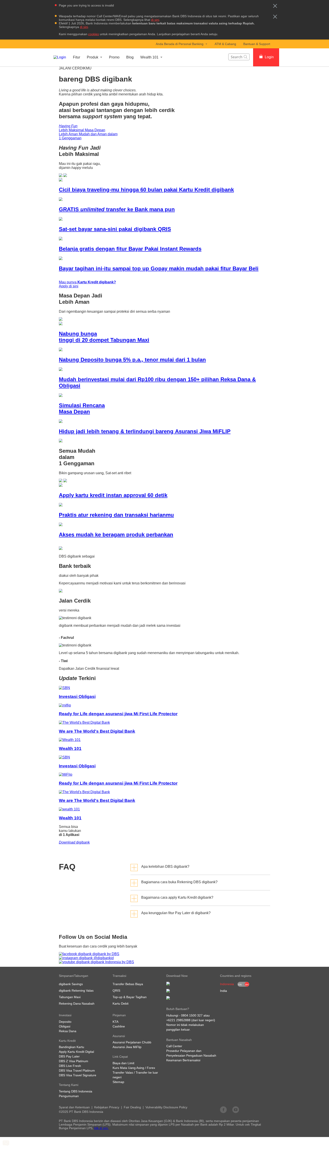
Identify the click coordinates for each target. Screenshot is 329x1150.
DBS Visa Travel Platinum (77, 1070)
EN (239, 984)
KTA (115, 1021)
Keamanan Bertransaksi (183, 1060)
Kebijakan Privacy (106, 1107)
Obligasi (64, 1026)
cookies (93, 34)
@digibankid (103, 958)
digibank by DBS (105, 954)
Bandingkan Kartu (71, 1047)
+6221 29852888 (178, 1020)
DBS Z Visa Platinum (73, 1061)
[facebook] (223, 1109)
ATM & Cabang (225, 44)
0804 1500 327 (192, 1015)
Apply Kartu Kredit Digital (76, 1051)
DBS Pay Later (69, 1056)
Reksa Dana (67, 1031)
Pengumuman (69, 1096)
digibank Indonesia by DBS (112, 962)
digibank (74, 842)
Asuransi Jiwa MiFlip (127, 1047)
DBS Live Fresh (70, 1066)
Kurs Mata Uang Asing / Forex (134, 1068)
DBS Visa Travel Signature (77, 1075)
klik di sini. (101, 1128)
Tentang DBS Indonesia (75, 1091)
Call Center (174, 1046)
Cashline (119, 1026)
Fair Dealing (132, 1107)
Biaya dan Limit (123, 1063)
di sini (155, 20)
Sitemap (118, 1082)
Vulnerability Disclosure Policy (166, 1107)
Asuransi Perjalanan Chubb (132, 1042)
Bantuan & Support (256, 44)
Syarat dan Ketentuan (74, 1107)
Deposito (65, 1021)
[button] (275, 6)
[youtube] (235, 1109)
